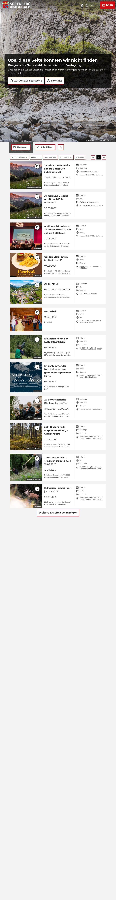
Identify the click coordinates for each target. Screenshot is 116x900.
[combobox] (61, 147)
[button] (45, 147)
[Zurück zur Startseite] (15, 5)
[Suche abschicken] (61, 147)
